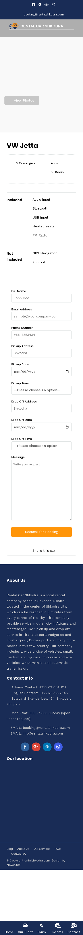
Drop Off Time (21, 439)
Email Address (21, 309)
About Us (23, 849)
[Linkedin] (47, 746)
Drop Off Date (21, 420)
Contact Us (18, 854)
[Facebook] (25, 746)
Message (18, 457)
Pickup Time (20, 383)
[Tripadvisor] (46, 5)
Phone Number (22, 328)
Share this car (44, 551)
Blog (10, 849)
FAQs (58, 849)
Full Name (18, 291)
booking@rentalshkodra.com (44, 14)
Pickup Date (20, 364)
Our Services (42, 849)
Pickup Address (22, 346)
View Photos (24, 100)
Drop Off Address (24, 401)
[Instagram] (53, 5)
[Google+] (36, 746)
